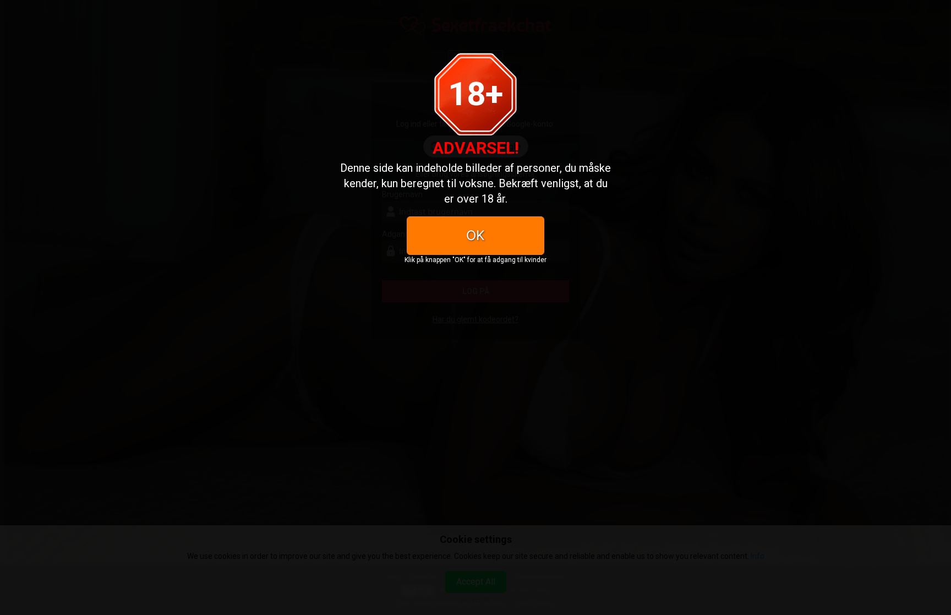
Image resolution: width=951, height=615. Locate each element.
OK (475, 235)
